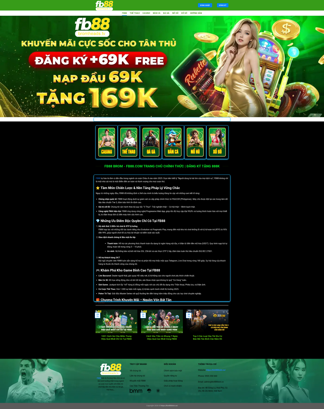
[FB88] (107, 5)
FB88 (124, 13)
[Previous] (99, 325)
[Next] (224, 325)
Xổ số (184, 13)
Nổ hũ (175, 13)
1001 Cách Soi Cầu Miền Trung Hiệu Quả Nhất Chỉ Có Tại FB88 (116, 337)
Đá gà (166, 13)
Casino (146, 13)
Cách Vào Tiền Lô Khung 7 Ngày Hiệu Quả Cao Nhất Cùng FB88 (162, 337)
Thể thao (135, 13)
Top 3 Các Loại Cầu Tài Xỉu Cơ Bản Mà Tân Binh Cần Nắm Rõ (207, 337)
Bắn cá (156, 13)
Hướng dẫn (196, 13)
